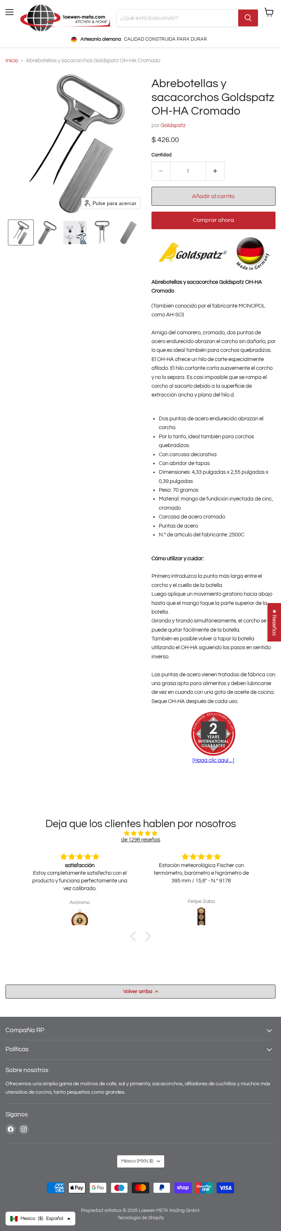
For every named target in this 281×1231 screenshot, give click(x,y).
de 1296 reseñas (140, 840)
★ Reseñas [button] (274, 622)
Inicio (11, 60)
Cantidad (161, 154)
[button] (20, 232)
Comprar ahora (213, 220)
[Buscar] (248, 18)
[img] (140, 833)
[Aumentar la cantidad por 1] (215, 171)
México (137, 1161)
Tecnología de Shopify (140, 1217)
